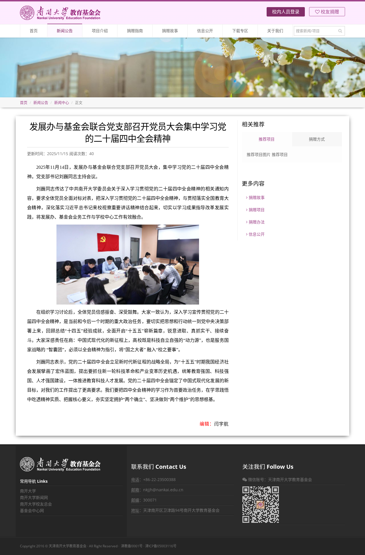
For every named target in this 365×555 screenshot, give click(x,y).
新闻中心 (61, 102)
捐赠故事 (170, 30)
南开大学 (28, 491)
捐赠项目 (256, 209)
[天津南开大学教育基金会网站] (60, 13)
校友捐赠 (329, 12)
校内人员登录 (285, 12)
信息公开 (205, 30)
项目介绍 (100, 30)
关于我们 (275, 30)
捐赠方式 (317, 139)
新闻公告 (65, 30)
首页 (34, 30)
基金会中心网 (32, 510)
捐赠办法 (256, 222)
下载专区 (240, 30)
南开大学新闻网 (34, 497)
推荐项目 (267, 139)
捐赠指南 (135, 30)
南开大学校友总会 (36, 504)
